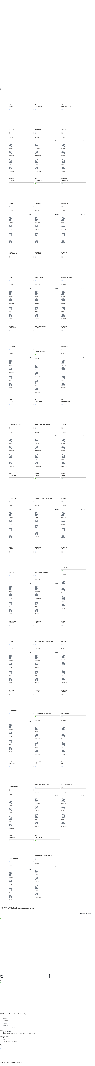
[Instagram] (1, 976)
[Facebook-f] (49, 976)
